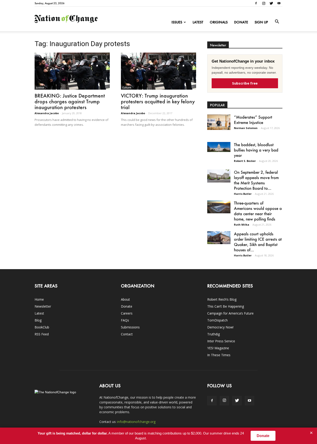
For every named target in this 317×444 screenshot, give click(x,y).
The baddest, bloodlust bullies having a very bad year (256, 150)
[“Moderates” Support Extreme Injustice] (218, 122)
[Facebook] (255, 3)
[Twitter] (271, 3)
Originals (219, 22)
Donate (241, 22)
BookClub (42, 327)
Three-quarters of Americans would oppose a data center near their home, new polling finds (258, 210)
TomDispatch (217, 320)
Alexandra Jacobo (47, 113)
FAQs (125, 320)
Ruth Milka (241, 224)
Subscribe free (245, 83)
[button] (276, 21)
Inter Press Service (221, 341)
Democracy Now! (220, 327)
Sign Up (261, 22)
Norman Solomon (246, 128)
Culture (126, 87)
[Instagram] (263, 3)
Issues (176, 22)
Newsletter (43, 306)
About (125, 299)
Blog (38, 320)
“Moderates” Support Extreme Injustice (253, 119)
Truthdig (213, 334)
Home (39, 299)
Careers (127, 313)
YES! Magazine (218, 348)
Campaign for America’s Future (230, 313)
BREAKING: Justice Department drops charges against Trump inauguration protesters (70, 101)
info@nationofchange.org (136, 421)
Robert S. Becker (245, 161)
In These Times (218, 355)
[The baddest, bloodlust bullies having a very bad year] (218, 147)
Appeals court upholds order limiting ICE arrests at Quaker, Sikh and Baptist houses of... (258, 241)
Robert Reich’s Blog (221, 299)
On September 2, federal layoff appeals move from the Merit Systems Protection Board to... (256, 180)
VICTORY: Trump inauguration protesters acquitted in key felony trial (158, 101)
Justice (40, 87)
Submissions (130, 327)
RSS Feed (42, 334)
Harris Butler (243, 193)
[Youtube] (278, 3)
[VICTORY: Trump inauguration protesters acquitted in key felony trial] (158, 71)
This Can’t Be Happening (225, 306)
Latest (198, 22)
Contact (127, 334)
